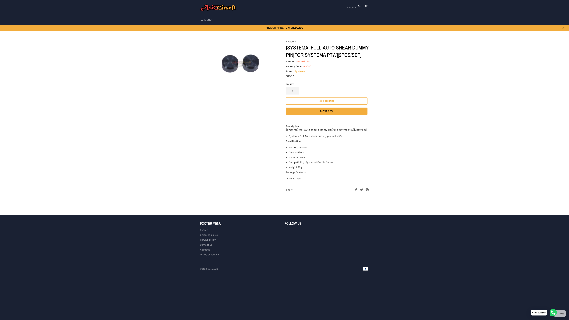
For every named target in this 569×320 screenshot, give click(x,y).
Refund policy (208, 239)
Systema (300, 71)
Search (204, 229)
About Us (205, 249)
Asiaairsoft (213, 269)
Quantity (290, 84)
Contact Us (206, 244)
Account (351, 7)
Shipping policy (209, 234)
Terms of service (209, 254)
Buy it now (326, 111)
